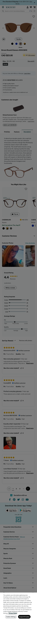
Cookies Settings (11, 617)
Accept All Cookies (24, 617)
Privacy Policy (13, 613)
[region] (18, 606)
